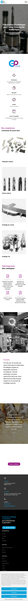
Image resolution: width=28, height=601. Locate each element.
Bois (3, 558)
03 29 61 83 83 (7, 504)
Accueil (3, 533)
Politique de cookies (8, 599)
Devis (3, 550)
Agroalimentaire (5, 563)
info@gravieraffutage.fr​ (9, 506)
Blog (3, 538)
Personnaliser (14, 596)
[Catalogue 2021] (20, 293)
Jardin (3, 568)
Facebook (4, 540)
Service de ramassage (7, 547)
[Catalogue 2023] (7, 276)
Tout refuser (14, 592)
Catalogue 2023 (7, 279)
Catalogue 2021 (20, 296)
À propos (4, 536)
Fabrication (4, 570)
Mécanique (4, 561)
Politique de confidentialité (18, 599)
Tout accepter (14, 588)
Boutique (4, 552)
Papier (3, 565)
